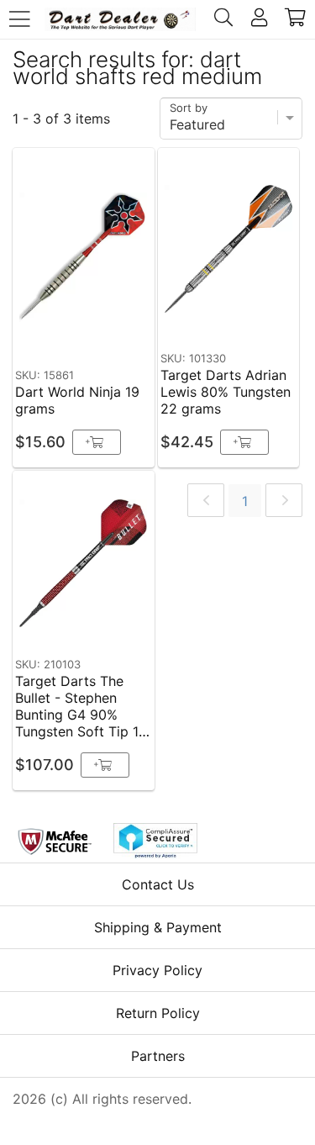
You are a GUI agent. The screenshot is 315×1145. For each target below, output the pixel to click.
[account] (259, 19)
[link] (205, 500)
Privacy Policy (157, 970)
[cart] (295, 19)
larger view (103, 335)
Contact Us (158, 884)
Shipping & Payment (158, 927)
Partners (158, 1055)
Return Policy (158, 1013)
